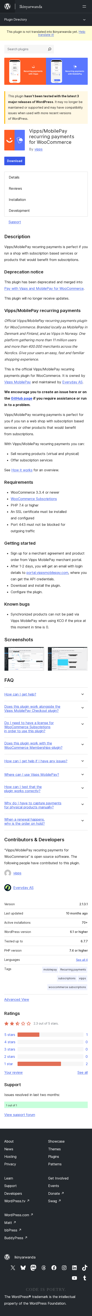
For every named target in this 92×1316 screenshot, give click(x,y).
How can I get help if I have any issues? (35, 761)
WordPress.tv (17, 1201)
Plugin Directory (15, 19)
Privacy (10, 1164)
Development (19, 210)
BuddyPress (16, 1238)
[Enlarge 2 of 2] (82, 652)
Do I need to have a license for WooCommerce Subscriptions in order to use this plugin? (29, 727)
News (8, 1149)
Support (15, 222)
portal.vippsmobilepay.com (47, 572)
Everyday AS (72, 382)
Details (14, 177)
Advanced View (16, 999)
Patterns (55, 1164)
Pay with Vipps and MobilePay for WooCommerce (44, 288)
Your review (13, 1072)
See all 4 (82, 959)
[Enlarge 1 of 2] (38, 652)
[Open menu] (85, 6)
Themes (54, 1149)
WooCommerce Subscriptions (34, 499)
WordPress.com (18, 1215)
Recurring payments (73, 969)
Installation (17, 199)
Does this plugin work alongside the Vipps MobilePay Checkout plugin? (32, 709)
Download (14, 161)
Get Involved (58, 1178)
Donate (56, 1193)
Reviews (15, 188)
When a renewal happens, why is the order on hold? (24, 821)
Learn (8, 1178)
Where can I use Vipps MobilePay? (31, 775)
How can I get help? (20, 694)
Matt (10, 1222)
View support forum (19, 1115)
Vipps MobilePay (17, 382)
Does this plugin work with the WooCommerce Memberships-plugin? (33, 745)
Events (53, 1186)
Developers (13, 1193)
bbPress (13, 1230)
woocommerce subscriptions (67, 987)
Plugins (53, 1156)
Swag (54, 1201)
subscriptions (67, 978)
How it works (22, 470)
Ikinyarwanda (25, 1257)
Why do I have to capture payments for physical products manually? (32, 805)
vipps (38, 149)
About (9, 1141)
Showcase (56, 1141)
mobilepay (50, 969)
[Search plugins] (49, 49)
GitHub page (21, 398)
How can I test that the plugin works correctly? (23, 789)
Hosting (10, 1156)
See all (82, 1072)
